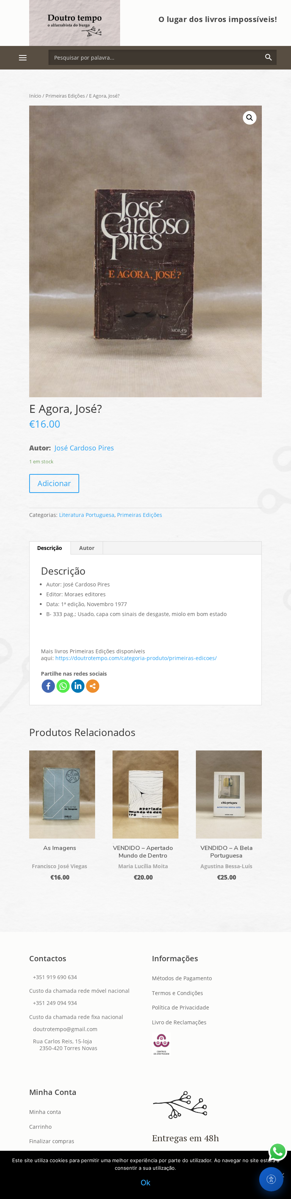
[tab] (50, 548)
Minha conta (45, 1111)
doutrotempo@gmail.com (65, 1029)
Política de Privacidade (180, 1007)
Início (35, 95)
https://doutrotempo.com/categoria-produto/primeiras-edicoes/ (136, 658)
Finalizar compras (51, 1141)
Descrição (49, 547)
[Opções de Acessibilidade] (271, 1179)
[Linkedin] (77, 686)
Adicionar (54, 483)
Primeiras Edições (65, 95)
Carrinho (40, 1126)
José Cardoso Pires (84, 447)
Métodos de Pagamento (182, 978)
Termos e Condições (177, 993)
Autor (86, 547)
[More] (92, 686)
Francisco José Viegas (59, 866)
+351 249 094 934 (55, 1002)
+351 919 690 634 (55, 977)
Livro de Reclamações (179, 1022)
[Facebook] (48, 686)
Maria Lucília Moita (143, 866)
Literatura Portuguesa (86, 514)
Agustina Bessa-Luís (226, 866)
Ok (146, 1182)
